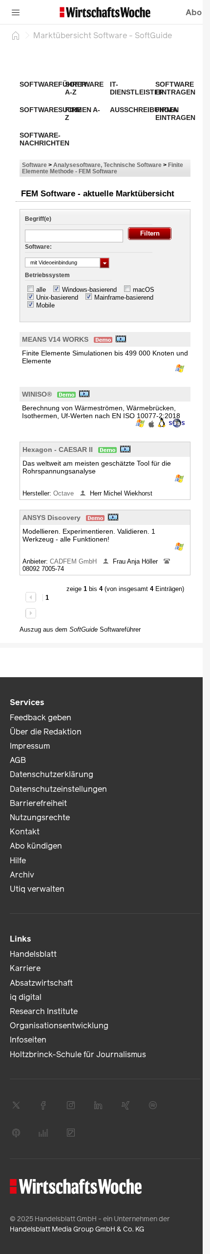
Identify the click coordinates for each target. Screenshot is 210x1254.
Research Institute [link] (44, 1011)
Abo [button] (194, 12)
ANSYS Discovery (51, 517)
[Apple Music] (16, 1132)
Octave (64, 493)
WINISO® (37, 394)
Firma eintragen (175, 113)
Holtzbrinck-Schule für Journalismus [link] (78, 1054)
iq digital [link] (26, 997)
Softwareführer (53, 84)
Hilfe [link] (18, 860)
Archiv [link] (22, 874)
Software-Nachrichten (44, 139)
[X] (16, 1105)
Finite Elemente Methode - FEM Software (102, 168)
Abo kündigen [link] (36, 846)
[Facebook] (43, 1105)
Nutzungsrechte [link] (40, 817)
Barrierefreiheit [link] (38, 803)
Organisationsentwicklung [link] (59, 1025)
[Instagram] (71, 1105)
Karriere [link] (25, 968)
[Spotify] (153, 1105)
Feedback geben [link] (40, 717)
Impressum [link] (30, 746)
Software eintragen (175, 88)
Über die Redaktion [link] (46, 731)
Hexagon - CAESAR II (57, 449)
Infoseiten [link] (28, 1039)
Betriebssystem (47, 275)
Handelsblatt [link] (33, 954)
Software (34, 165)
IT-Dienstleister (137, 88)
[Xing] (125, 1105)
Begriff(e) (38, 218)
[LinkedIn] (98, 1105)
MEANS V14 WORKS (55, 339)
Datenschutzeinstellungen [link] (58, 789)
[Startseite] (15, 35)
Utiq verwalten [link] (37, 889)
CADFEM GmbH (74, 561)
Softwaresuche (51, 110)
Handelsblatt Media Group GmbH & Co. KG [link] (77, 1229)
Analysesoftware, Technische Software (107, 165)
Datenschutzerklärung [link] (51, 774)
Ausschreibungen (144, 110)
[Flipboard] (71, 1132)
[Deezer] (43, 1132)
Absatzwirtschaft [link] (41, 983)
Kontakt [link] (25, 831)
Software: (38, 246)
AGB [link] (18, 760)
